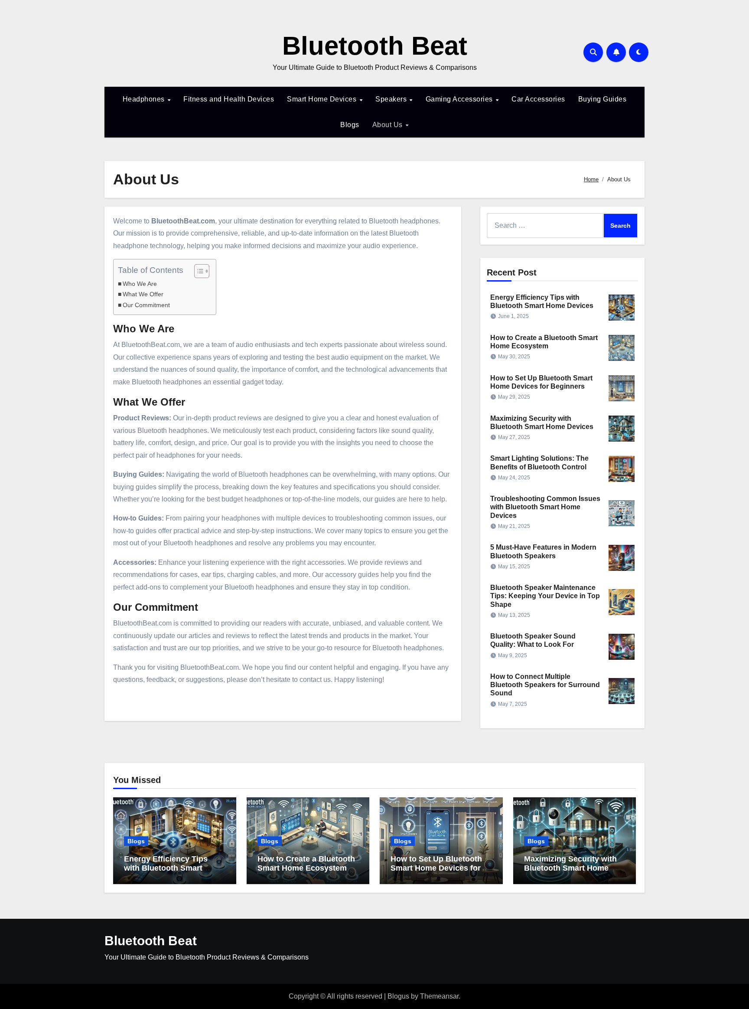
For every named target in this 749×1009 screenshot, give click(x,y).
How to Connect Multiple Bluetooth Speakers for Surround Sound (545, 685)
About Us (388, 124)
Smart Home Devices (322, 99)
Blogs (349, 124)
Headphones (145, 99)
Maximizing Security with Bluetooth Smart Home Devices (570, 868)
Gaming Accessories (460, 99)
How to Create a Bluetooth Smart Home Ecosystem (306, 864)
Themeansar (439, 996)
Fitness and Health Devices (228, 99)
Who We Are (140, 283)
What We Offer (143, 294)
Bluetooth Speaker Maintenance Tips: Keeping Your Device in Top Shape (545, 596)
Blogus (398, 996)
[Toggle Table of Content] (197, 271)
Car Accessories (538, 99)
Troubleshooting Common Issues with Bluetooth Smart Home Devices (545, 507)
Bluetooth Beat (374, 45)
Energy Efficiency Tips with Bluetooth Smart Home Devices (166, 868)
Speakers (392, 99)
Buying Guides (602, 99)
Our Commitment (146, 304)
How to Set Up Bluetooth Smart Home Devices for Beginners (436, 868)
